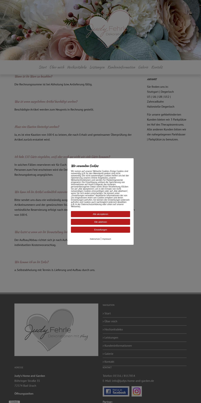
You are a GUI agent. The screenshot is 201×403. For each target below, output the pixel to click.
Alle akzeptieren (100, 214)
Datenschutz (95, 239)
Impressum (106, 239)
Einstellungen (100, 229)
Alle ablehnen (100, 222)
